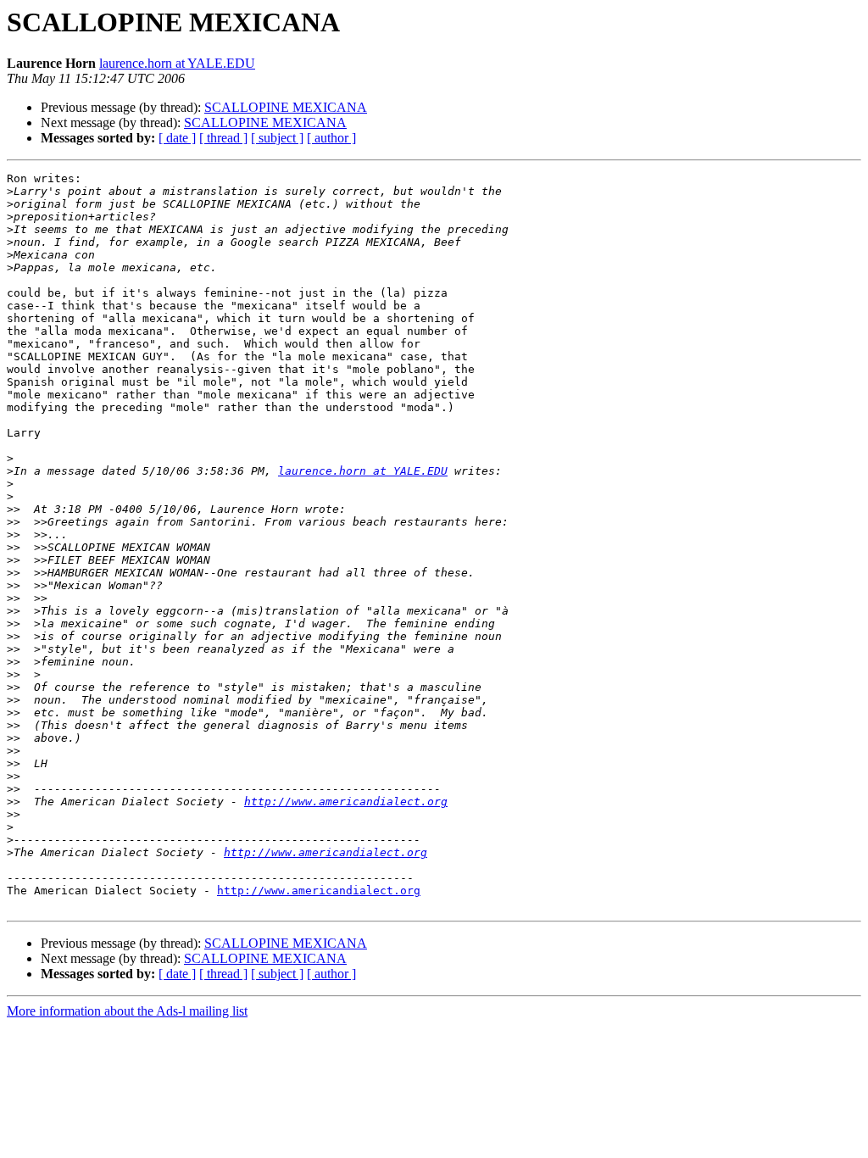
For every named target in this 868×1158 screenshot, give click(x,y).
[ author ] (331, 138)
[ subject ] (277, 138)
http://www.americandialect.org (346, 801)
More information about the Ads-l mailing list (127, 1011)
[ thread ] (223, 138)
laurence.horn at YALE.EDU (177, 63)
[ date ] (177, 138)
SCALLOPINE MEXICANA (285, 107)
